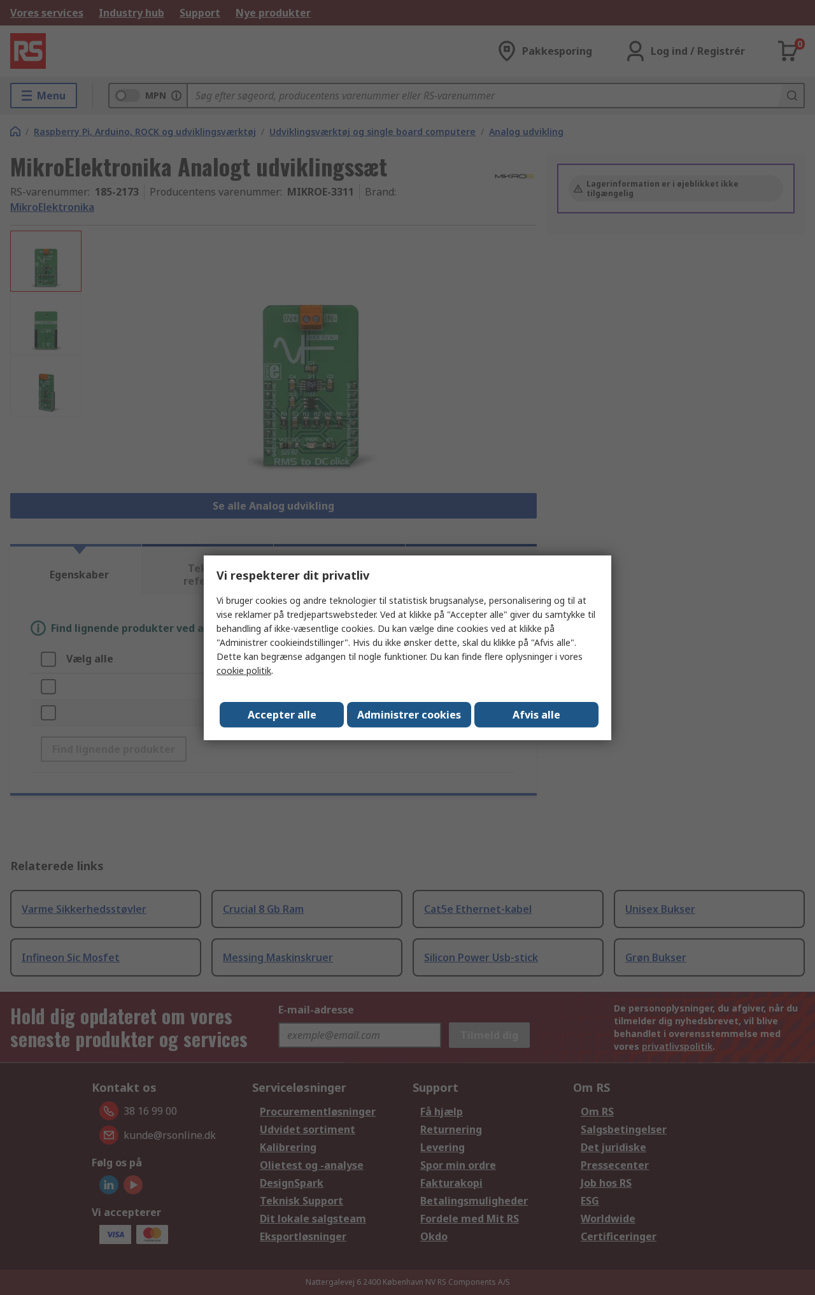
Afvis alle (536, 715)
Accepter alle (282, 715)
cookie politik (243, 670)
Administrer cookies (409, 715)
